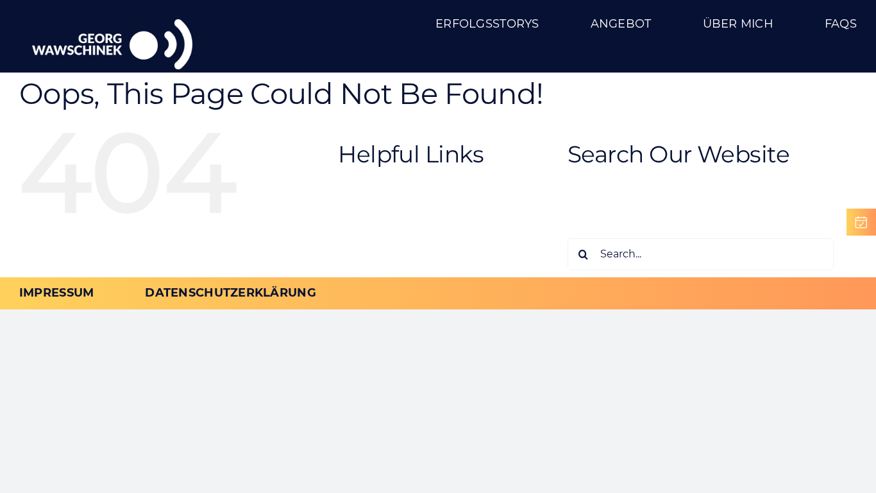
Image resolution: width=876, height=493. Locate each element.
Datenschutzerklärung (431, 228)
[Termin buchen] (861, 222)
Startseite (392, 259)
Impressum (398, 244)
